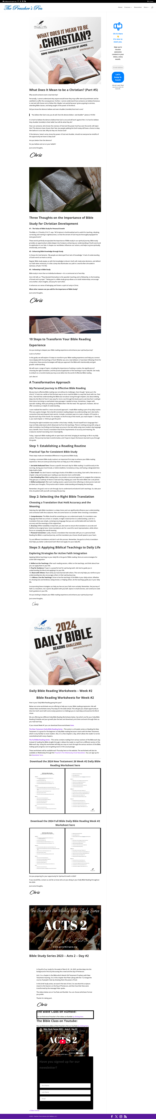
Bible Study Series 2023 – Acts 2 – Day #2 (59, 956)
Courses (127, 7)
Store (146, 7)
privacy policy (118, 87)
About (120, 7)
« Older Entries (34, 1111)
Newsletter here (37, 755)
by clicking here (83, 1026)
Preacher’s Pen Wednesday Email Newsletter (70, 753)
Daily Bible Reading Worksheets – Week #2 (60, 691)
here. (72, 725)
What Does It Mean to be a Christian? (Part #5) (63, 90)
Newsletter (138, 7)
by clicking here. (78, 1017)
